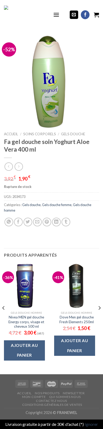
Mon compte (34, 397)
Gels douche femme (57, 205)
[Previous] (3, 318)
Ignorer (91, 424)
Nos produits (47, 393)
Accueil (11, 134)
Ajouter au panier (24, 350)
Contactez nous (51, 401)
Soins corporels (39, 134)
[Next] (99, 318)
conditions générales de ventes (52, 405)
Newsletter (74, 393)
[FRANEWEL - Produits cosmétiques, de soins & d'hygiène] (24, 15)
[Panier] (96, 15)
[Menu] (56, 14)
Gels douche (73, 134)
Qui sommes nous (65, 397)
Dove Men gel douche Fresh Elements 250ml (76, 319)
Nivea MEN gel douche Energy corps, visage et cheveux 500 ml (26, 321)
